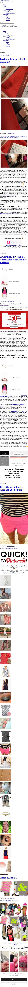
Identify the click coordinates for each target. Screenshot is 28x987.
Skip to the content (4, 0)
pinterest (15, 944)
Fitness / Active (9, 9)
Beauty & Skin (6, 10)
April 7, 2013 (3, 483)
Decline (14, 984)
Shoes (7, 15)
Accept (14, 980)
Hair (13, 136)
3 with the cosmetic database (10, 194)
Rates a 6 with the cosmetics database (9, 213)
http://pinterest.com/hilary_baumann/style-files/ (14, 572)
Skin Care (6, 137)
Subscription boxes (10, 13)
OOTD (7, 7)
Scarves (8, 20)
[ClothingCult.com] (9, 28)
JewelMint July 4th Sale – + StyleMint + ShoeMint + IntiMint (13, 259)
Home (4, 4)
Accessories (6, 14)
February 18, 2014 (4, 55)
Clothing (5, 6)
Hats (7, 17)
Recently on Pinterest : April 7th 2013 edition (11, 488)
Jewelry (8, 18)
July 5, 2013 (3, 253)
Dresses (11, 548)
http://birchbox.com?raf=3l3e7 (14, 245)
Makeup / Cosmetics (19, 136)
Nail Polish (8, 11)
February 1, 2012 (4, 874)
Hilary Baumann (10, 133)
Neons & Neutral (8, 877)
